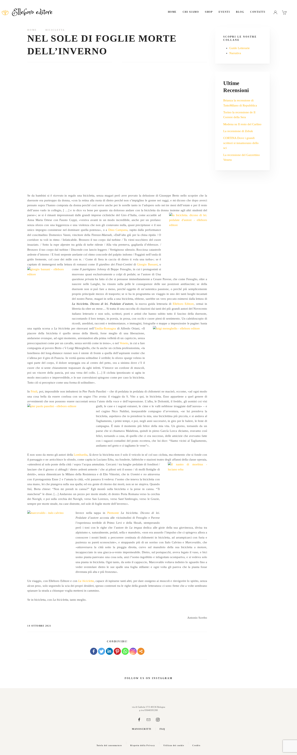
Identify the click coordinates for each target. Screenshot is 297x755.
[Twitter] (101, 651)
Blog (240, 12)
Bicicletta (55, 30)
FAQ (162, 729)
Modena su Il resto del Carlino (242, 124)
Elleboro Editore (183, 303)
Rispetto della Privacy (142, 745)
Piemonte (113, 512)
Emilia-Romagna (105, 328)
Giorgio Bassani (147, 264)
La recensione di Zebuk (238, 131)
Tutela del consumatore (109, 745)
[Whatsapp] (125, 651)
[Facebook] (93, 651)
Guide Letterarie (239, 48)
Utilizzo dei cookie (173, 745)
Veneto (124, 343)
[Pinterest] (117, 651)
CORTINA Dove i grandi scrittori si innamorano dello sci (241, 142)
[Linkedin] (109, 651)
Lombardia (80, 454)
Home (172, 12)
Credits (196, 745)
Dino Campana (118, 229)
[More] (140, 651)
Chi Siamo (191, 12)
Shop (209, 12)
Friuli (34, 391)
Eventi (224, 12)
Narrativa (235, 53)
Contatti (257, 12)
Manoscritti (141, 729)
